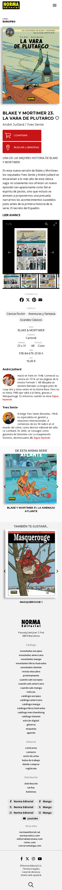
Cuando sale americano (31, 683)
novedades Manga (31, 659)
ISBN (31, 350)
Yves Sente (35, 124)
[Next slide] (52, 252)
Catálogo (31, 644)
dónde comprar (31, 764)
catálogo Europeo (31, 696)
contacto (31, 752)
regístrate (31, 768)
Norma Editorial (23, 801)
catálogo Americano (31, 700)
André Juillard (13, 124)
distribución (31, 783)
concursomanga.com (29, 845)
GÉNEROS (31, 308)
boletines (31, 791)
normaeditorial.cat (29, 832)
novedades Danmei (31, 667)
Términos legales (31, 868)
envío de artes (31, 756)
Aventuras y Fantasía (41, 314)
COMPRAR (20, 135)
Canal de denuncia (31, 872)
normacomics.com (30, 835)
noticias (31, 691)
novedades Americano (31, 655)
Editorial (31, 741)
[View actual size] (46, 224)
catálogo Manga (31, 704)
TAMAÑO (21, 342)
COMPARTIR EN (31, 294)
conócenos (31, 747)
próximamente (31, 675)
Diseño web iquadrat (31, 875)
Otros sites (31, 826)
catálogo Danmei (31, 716)
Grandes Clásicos (31, 320)
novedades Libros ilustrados (31, 663)
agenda (31, 732)
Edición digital (31, 720)
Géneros (31, 724)
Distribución (31, 777)
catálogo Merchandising (31, 712)
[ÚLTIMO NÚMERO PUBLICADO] (31, 468)
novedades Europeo (31, 650)
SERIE (31, 327)
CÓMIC (5, 19)
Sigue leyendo (31, 397)
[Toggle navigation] (54, 5)
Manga (47, 801)
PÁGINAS (38, 342)
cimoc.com (29, 842)
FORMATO (31, 335)
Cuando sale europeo (31, 679)
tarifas (31, 787)
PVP (31, 358)
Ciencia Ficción (16, 314)
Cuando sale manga (31, 687)
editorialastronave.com (30, 838)
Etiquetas (31, 728)
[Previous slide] (9, 252)
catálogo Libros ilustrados (31, 708)
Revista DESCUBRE (31, 671)
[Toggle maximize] (55, 224)
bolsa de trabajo (31, 760)
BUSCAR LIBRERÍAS (26, 147)
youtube (33, 818)
